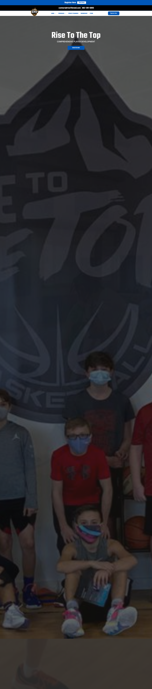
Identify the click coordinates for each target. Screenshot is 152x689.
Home (52, 13)
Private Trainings (73, 13)
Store (91, 13)
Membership (84, 13)
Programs (61, 13)
